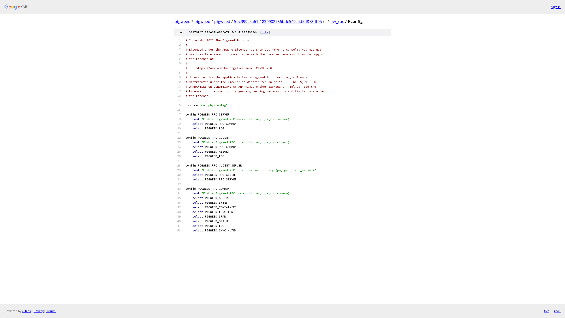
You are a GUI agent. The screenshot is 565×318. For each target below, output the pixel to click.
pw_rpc (337, 21)
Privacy (39, 311)
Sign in (556, 7)
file (264, 32)
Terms (51, 311)
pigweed (182, 21)
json (557, 311)
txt (546, 311)
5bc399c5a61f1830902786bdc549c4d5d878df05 (278, 21)
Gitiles (26, 311)
